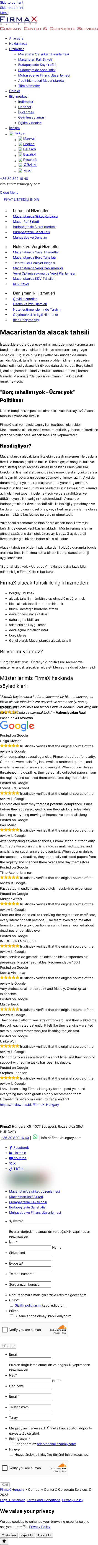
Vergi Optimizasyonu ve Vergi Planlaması (44, 273)
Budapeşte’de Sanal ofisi (36, 70)
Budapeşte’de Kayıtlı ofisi (37, 65)
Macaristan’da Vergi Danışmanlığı (38, 268)
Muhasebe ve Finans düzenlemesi (44, 75)
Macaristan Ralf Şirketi (35, 59)
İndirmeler (25, 102)
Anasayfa (16, 38)
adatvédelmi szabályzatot (56, 1444)
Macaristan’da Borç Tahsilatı (34, 257)
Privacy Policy (72, 1500)
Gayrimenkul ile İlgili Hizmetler (35, 314)
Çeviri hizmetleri (25, 299)
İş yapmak (26, 112)
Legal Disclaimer (12, 1500)
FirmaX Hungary (12, 1490)
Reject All (27, 1535)
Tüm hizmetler (29, 86)
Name (56, 1247)
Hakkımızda (18, 44)
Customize (9, 1535)
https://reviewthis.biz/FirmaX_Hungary (29, 1105)
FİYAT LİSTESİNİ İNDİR (21, 200)
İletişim (14, 128)
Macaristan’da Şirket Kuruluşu (35, 216)
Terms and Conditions (43, 1500)
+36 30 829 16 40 (14, 179)
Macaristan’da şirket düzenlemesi (43, 54)
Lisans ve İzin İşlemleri (30, 304)
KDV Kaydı (21, 284)
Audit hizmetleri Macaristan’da (41, 81)
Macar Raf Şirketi (26, 222)
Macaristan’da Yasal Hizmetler (36, 252)
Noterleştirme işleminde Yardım (37, 309)
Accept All (44, 1535)
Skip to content (11, 2)
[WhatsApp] (35, 1138)
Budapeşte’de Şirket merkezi (34, 227)
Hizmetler (16, 49)
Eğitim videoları (29, 123)
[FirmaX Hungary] (18, 24)
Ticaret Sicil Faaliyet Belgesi (34, 263)
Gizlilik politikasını (28, 1305)
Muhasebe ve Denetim (30, 237)
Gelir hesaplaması (31, 117)
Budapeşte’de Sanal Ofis (31, 232)
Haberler (24, 107)
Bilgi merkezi (18, 96)
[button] (30, 211)
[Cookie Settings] (4, 1541)
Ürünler (14, 91)
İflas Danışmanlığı (26, 320)
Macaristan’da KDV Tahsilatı (34, 279)
